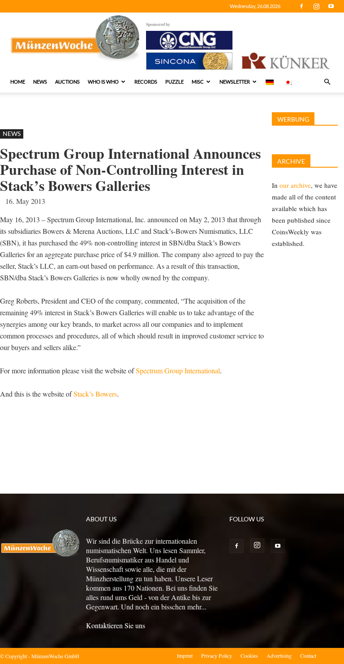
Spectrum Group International (178, 370)
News (40, 82)
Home (17, 82)
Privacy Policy (216, 655)
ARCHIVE (291, 161)
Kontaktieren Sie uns (115, 625)
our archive (295, 185)
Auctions (67, 82)
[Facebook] (301, 6)
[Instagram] (316, 6)
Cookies (249, 655)
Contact (308, 655)
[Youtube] (331, 6)
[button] (327, 82)
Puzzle (174, 82)
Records (145, 82)
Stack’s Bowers (95, 393)
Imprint (185, 655)
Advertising (279, 655)
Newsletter (234, 82)
